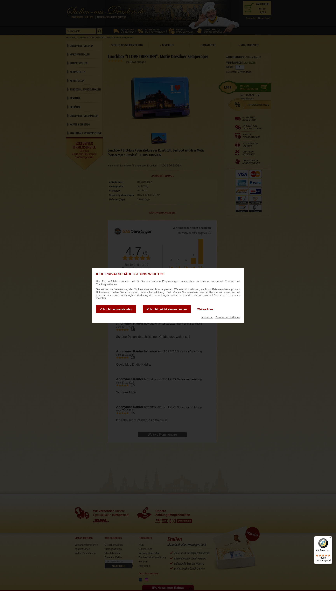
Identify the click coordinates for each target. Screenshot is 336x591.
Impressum (207, 317)
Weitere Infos (205, 309)
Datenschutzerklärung (227, 317)
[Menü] (329, 538)
